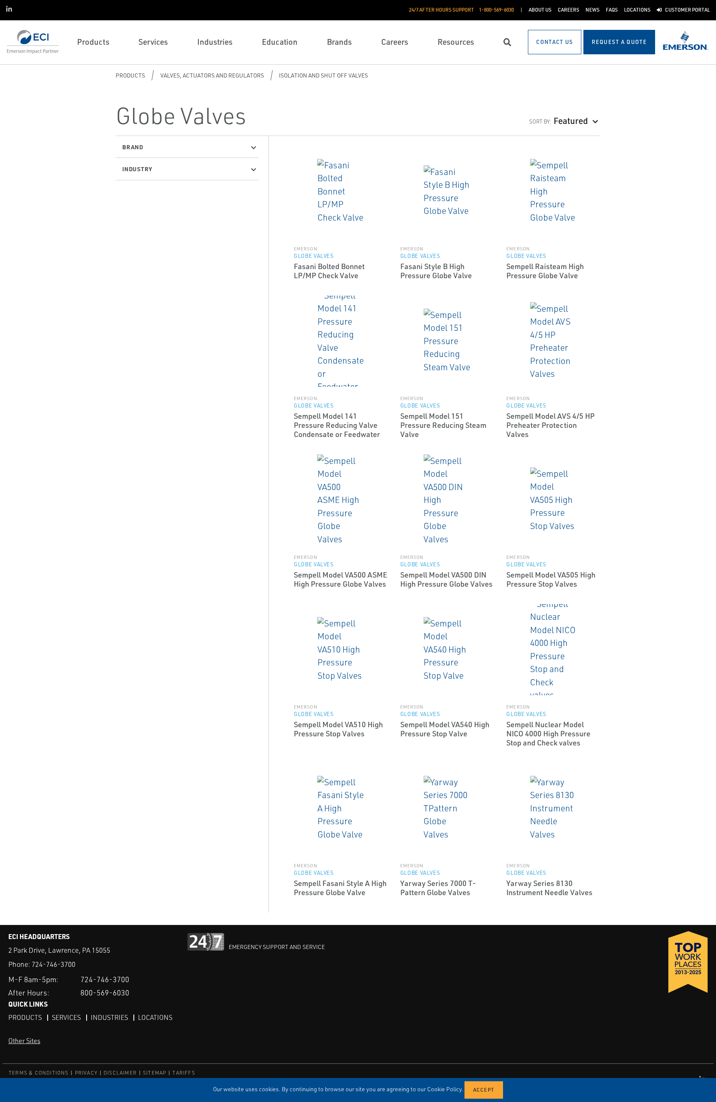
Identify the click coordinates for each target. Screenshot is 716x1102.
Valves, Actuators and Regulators (212, 75)
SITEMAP (154, 1073)
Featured (571, 120)
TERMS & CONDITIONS (39, 1073)
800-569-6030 (104, 992)
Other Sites (24, 1040)
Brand (132, 146)
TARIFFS (183, 1073)
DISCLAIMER (120, 1073)
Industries (109, 1017)
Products (130, 75)
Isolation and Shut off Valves (323, 75)
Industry (137, 168)
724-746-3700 (53, 964)
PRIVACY (86, 1073)
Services (66, 1017)
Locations (155, 1017)
